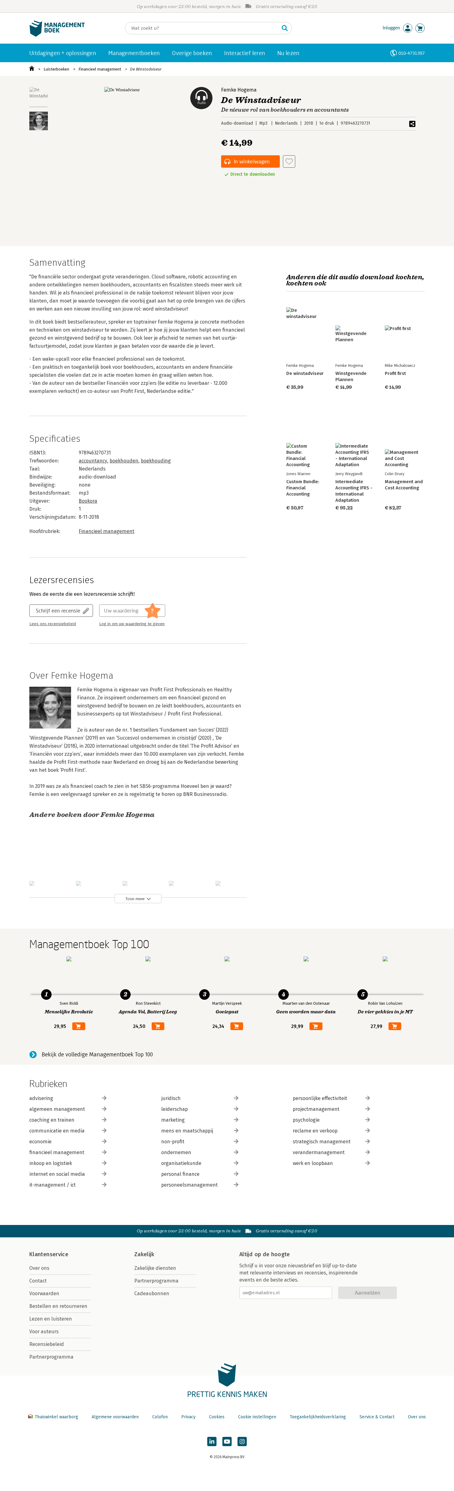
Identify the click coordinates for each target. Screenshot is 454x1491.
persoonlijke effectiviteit (320, 1098)
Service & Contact (376, 1417)
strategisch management (322, 1142)
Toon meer (135, 898)
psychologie (306, 1120)
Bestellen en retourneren (58, 1306)
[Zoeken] (284, 28)
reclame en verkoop (315, 1131)
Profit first (395, 373)
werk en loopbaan (313, 1163)
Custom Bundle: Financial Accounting (302, 488)
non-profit (172, 1142)
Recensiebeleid (46, 1344)
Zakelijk (144, 1254)
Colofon (160, 1417)
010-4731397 (411, 53)
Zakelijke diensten (155, 1268)
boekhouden (124, 461)
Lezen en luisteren (50, 1319)
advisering (41, 1098)
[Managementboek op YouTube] (227, 1441)
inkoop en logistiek (50, 1163)
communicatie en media (57, 1131)
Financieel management (99, 69)
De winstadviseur (305, 373)
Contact (38, 1281)
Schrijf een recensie (58, 610)
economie (40, 1142)
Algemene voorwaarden (115, 1417)
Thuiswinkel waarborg (56, 1417)
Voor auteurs (44, 1331)
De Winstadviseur (146, 69)
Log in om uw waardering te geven (132, 623)
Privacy (188, 1417)
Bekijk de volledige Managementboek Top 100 (97, 1054)
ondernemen (176, 1152)
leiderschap (174, 1109)
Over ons (39, 1268)
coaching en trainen (51, 1120)
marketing (173, 1120)
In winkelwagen (252, 161)
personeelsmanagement (189, 1185)
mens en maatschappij (187, 1131)
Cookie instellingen (257, 1417)
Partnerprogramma (51, 1357)
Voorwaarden (44, 1293)
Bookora (88, 501)
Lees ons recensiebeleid (52, 623)
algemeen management (57, 1109)
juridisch (171, 1098)
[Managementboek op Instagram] (242, 1441)
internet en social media (57, 1174)
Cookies (217, 1417)
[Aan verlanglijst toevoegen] (289, 161)
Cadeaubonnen (151, 1293)
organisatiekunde (181, 1163)
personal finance (180, 1174)
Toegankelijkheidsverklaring (318, 1417)
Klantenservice (48, 1254)
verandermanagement (319, 1152)
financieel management (56, 1152)
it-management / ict (52, 1185)
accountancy (93, 461)
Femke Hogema (239, 90)
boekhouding (156, 461)
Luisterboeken (56, 69)
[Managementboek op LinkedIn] (211, 1441)
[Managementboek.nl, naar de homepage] (57, 35)
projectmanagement (316, 1109)
